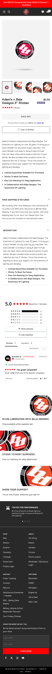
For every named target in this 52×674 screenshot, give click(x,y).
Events (31, 543)
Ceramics (7, 552)
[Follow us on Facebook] (6, 658)
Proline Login (8, 566)
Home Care (7, 561)
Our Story (33, 538)
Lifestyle (7, 557)
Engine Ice (33, 592)
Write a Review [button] (27, 329)
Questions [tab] (25, 343)
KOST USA (33, 602)
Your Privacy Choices (12, 616)
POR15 (31, 583)
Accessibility (31, 669)
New (5, 538)
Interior (6, 543)
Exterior (6, 547)
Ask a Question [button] (27, 335)
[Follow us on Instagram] (17, 658)
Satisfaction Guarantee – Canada (13, 594)
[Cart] (47, 12)
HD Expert (33, 588)
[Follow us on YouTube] (23, 658)
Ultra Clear (33, 597)
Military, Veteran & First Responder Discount (13, 610)
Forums (32, 552)
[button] (41, 378)
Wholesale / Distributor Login (38, 563)
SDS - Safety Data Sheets (11, 602)
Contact (6, 583)
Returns (6, 588)
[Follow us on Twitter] (11, 658)
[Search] (9, 12)
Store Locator (35, 557)
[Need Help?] (43, 12)
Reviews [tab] (9, 343)
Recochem (33, 578)
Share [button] (10, 378)
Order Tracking (9, 578)
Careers (32, 547)
